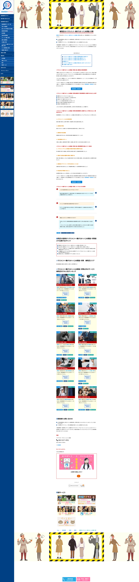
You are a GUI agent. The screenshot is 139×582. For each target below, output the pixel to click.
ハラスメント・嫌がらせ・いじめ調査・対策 (71, 35)
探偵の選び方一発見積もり (65, 293)
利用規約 (59, 445)
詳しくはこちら (64, 300)
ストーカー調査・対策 (90, 370)
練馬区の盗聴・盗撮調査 (83, 285)
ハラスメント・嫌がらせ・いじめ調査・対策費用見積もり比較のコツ (75, 56)
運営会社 (2, 55)
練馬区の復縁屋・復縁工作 (84, 397)
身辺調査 (89, 344)
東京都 (70, 530)
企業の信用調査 (68, 370)
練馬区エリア (65, 61)
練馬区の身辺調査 (82, 342)
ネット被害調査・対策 (91, 316)
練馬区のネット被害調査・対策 (84, 313)
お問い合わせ (3, 67)
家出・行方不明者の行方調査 (62, 297)
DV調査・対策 (68, 344)
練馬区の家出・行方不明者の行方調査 (64, 285)
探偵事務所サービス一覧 (6, 24)
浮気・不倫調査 (68, 316)
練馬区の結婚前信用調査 (62, 397)
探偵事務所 (64, 530)
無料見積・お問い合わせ (5, 18)
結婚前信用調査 (68, 399)
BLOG (2, 73)
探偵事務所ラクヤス (4, 15)
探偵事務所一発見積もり (89, 84)
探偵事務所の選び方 (5, 21)
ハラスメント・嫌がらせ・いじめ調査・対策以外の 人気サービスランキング (77, 63)
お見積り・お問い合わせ (67, 64)
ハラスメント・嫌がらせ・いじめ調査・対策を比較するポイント (74, 59)
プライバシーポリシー (5, 70)
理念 (2, 62)
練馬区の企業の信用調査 (62, 368)
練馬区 (57, 35)
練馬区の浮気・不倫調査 (61, 313)
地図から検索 (3, 52)
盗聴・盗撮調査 (90, 287)
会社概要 (3, 58)
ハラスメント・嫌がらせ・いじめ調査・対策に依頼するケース (74, 58)
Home (58, 530)
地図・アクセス (4, 60)
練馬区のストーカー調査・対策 (84, 368)
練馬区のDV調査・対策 (61, 342)
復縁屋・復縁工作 (89, 399)
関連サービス (4, 65)
